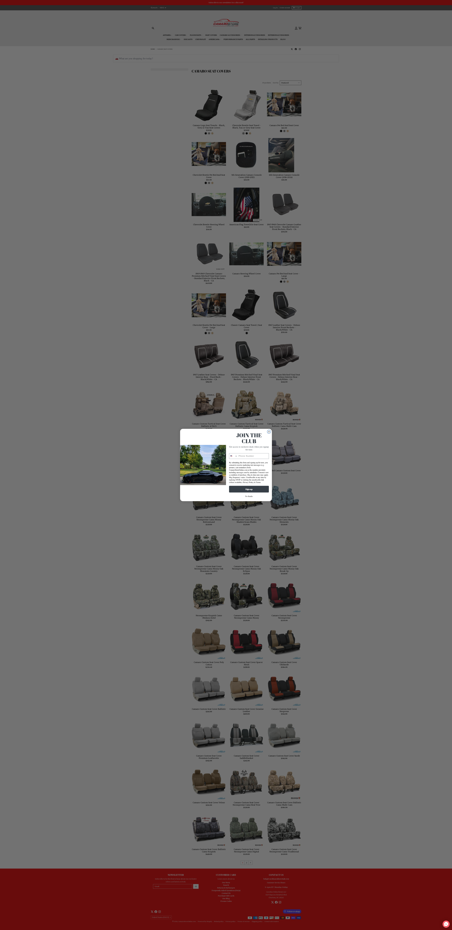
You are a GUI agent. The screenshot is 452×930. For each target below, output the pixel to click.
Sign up (249, 489)
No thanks (249, 496)
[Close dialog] (269, 432)
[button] (446, 924)
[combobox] (233, 456)
